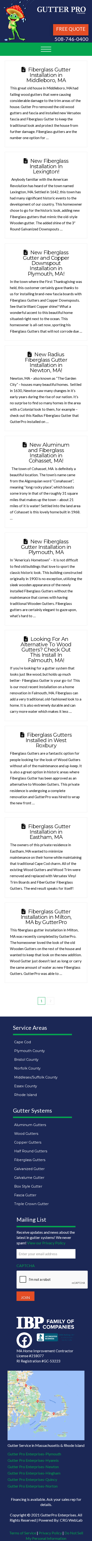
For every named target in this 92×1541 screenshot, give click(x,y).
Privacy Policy (50, 1533)
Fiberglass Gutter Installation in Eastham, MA (49, 831)
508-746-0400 (71, 39)
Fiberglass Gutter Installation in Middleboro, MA (48, 75)
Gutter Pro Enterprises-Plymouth (34, 1454)
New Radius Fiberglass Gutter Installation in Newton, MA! (46, 362)
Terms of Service (22, 1533)
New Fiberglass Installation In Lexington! (48, 166)
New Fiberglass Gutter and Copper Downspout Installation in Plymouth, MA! (46, 263)
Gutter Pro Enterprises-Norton (33, 1486)
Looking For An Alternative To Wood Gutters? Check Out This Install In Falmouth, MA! (46, 649)
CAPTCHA (26, 1265)
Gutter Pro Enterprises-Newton (33, 1466)
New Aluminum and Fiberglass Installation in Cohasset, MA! (48, 452)
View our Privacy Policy (46, 1243)
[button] (46, 49)
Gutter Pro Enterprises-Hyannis (33, 1460)
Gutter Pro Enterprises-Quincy (32, 1479)
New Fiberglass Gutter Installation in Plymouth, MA (46, 546)
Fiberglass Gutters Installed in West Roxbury (48, 740)
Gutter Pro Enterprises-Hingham (34, 1473)
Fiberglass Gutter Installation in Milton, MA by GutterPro (46, 916)
